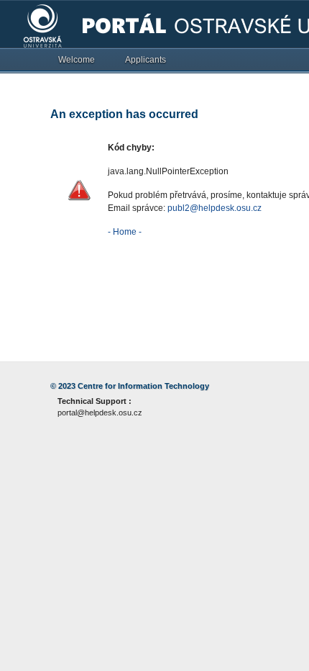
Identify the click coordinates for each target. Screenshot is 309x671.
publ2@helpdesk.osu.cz (214, 208)
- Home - (125, 232)
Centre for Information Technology (143, 386)
